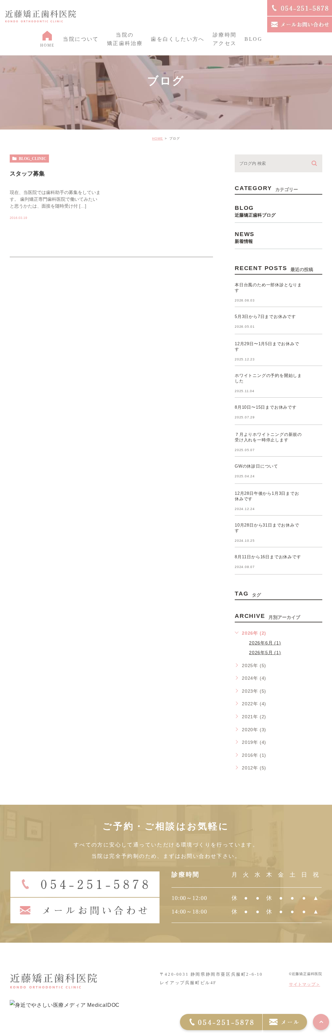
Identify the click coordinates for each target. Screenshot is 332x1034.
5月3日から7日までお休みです (265, 316)
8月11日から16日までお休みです (268, 556)
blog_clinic (32, 158)
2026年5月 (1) (265, 652)
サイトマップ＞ (304, 984)
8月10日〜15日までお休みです (266, 407)
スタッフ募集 (27, 173)
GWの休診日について (256, 466)
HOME (157, 138)
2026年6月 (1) (265, 642)
